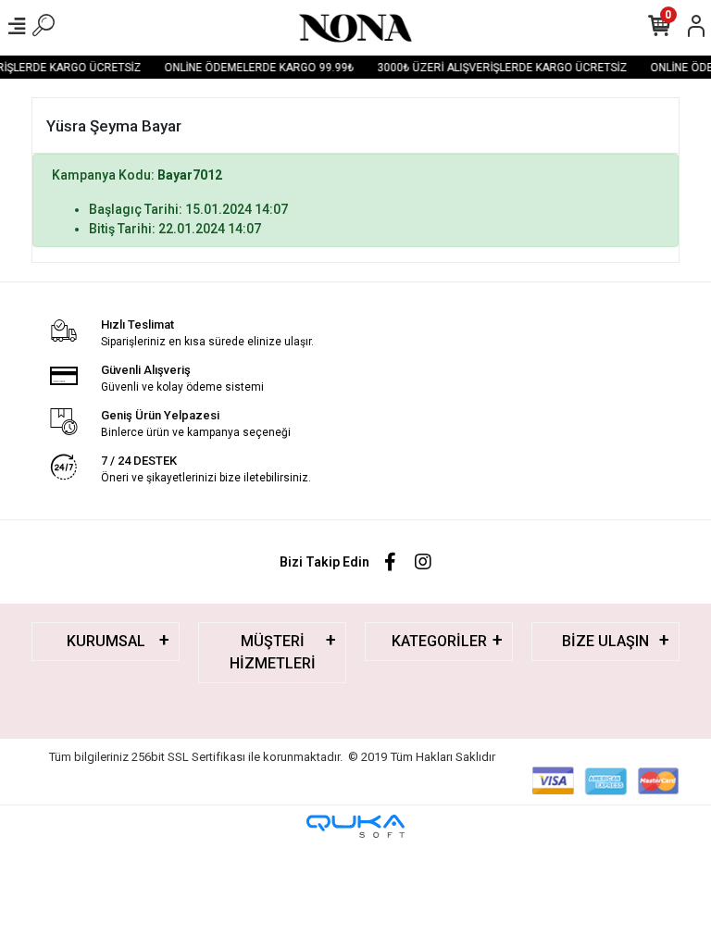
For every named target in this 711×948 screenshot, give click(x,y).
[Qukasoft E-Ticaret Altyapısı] (355, 826)
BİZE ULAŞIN (605, 641)
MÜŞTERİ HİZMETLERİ (273, 652)
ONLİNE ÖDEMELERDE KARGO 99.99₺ (255, 67)
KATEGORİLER (439, 641)
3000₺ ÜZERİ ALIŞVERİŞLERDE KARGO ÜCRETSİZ (498, 67)
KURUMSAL (106, 641)
